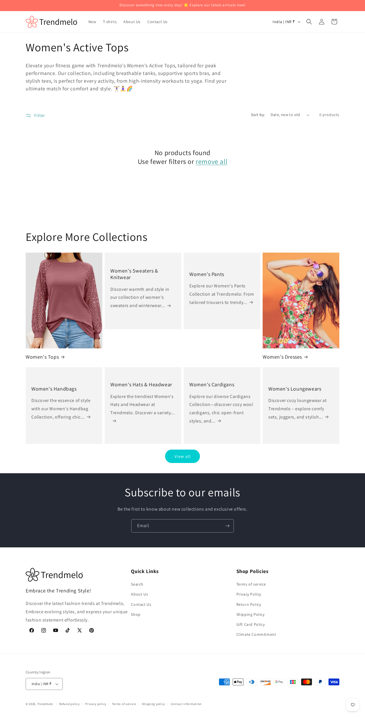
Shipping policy (153, 704)
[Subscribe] (227, 526)
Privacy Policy (248, 594)
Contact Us (141, 604)
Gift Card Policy (250, 624)
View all (183, 456)
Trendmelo (45, 704)
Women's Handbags (54, 388)
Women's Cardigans (211, 384)
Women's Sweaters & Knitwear (134, 274)
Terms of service (251, 584)
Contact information (186, 704)
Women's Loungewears (294, 388)
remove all (211, 161)
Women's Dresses (282, 357)
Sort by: (258, 114)
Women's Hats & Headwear (141, 384)
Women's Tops (42, 357)
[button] (309, 21)
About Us (139, 594)
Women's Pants (206, 274)
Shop (135, 614)
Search (137, 584)
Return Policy (248, 604)
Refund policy (69, 704)
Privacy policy (95, 704)
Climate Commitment (256, 634)
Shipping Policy (250, 614)
